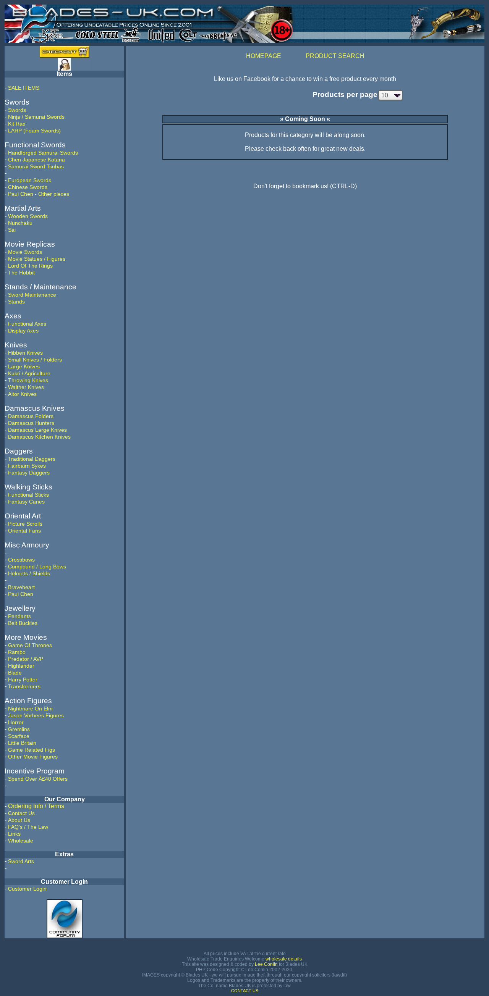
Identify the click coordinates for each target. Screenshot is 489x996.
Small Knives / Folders (35, 360)
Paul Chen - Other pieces (38, 194)
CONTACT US (244, 990)
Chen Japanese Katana (36, 160)
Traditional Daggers (31, 459)
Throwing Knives (28, 380)
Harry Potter (22, 679)
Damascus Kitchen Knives (39, 437)
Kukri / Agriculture (29, 373)
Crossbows (21, 560)
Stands (16, 302)
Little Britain (22, 743)
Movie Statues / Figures (36, 259)
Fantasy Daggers (29, 473)
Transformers (24, 686)
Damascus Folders (30, 416)
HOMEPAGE (263, 56)
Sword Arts (21, 861)
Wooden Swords (28, 216)
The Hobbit (21, 273)
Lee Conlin (266, 964)
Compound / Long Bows (37, 566)
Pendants (19, 616)
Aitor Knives (22, 394)
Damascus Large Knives (37, 430)
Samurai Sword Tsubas (36, 166)
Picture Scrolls (25, 524)
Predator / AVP (25, 659)
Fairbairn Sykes (27, 466)
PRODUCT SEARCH (335, 56)
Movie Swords (25, 252)
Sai (12, 230)
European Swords (29, 180)
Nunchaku (20, 223)
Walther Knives (26, 387)
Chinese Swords (27, 187)
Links (14, 834)
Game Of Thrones (30, 645)
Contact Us (21, 813)
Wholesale (20, 841)
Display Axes (23, 331)
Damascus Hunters (31, 423)
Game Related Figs (31, 750)
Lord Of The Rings (30, 266)
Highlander (21, 666)
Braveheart (21, 587)
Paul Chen (20, 594)
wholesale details (284, 959)
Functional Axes (27, 324)
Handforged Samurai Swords (43, 153)
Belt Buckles (22, 623)
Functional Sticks (28, 495)
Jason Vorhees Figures (36, 715)
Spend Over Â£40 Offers (38, 779)
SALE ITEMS (23, 88)
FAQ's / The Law (28, 827)
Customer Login (27, 889)
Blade (15, 673)
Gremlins (19, 729)
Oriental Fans (24, 531)
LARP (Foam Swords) (34, 131)
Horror (16, 722)
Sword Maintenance (32, 295)
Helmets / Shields (29, 573)
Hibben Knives (25, 353)
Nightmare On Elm (30, 708)
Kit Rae (17, 124)
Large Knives (24, 366)
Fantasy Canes (26, 502)
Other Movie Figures (33, 757)
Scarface (18, 736)
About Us (19, 820)
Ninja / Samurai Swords (36, 117)
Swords (17, 110)
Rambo (17, 652)
